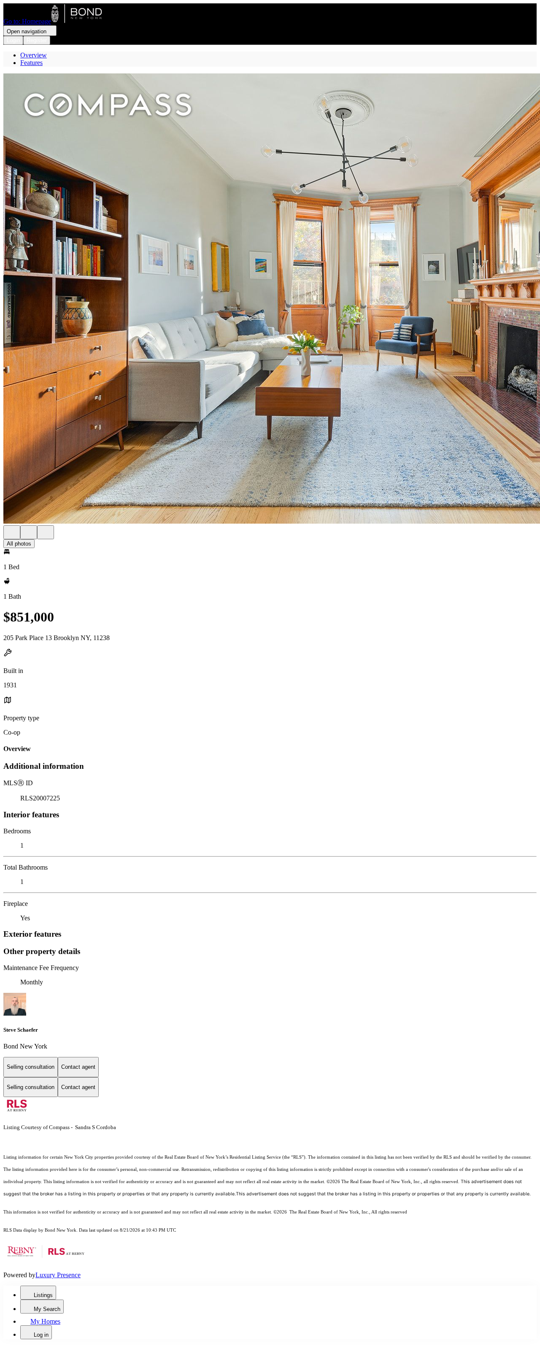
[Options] (11, 532)
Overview (33, 55)
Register (37, 40)
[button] (270, 299)
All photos (19, 544)
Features (31, 62)
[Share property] (45, 532)
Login (13, 40)
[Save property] (28, 532)
